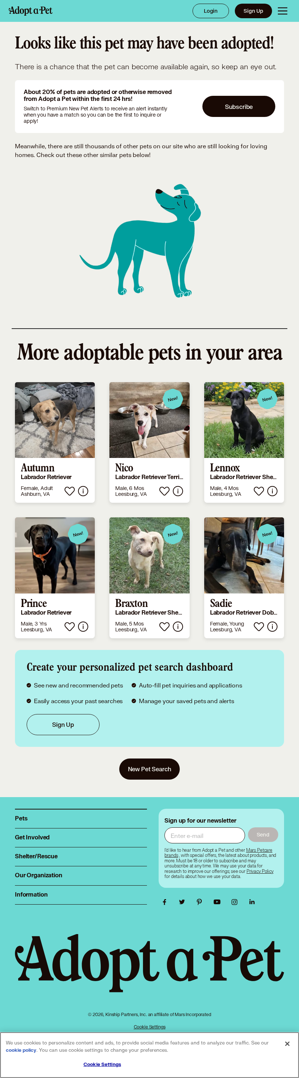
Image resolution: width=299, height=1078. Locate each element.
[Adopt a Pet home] (31, 11)
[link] (55, 442)
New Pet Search (149, 768)
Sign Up (253, 11)
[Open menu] (282, 11)
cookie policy (21, 1050)
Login (211, 11)
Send (263, 834)
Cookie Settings (150, 1027)
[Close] (287, 1044)
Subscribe (239, 106)
